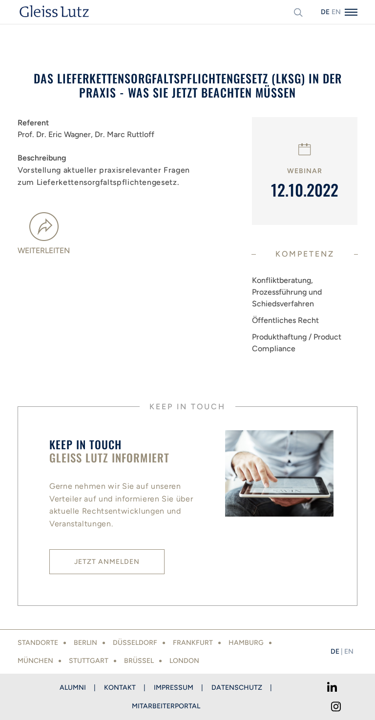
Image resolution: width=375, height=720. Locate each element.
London (184, 661)
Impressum (173, 687)
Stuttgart (88, 661)
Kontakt (120, 687)
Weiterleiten (44, 250)
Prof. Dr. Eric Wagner (55, 134)
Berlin (85, 643)
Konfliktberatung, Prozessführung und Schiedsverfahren (287, 292)
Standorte (38, 643)
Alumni (73, 687)
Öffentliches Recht (285, 320)
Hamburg (246, 643)
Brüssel (139, 661)
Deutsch (325, 12)
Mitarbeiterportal (166, 706)
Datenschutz (236, 687)
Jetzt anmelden (107, 562)
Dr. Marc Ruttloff (124, 134)
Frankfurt (193, 643)
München (35, 661)
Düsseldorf (135, 643)
